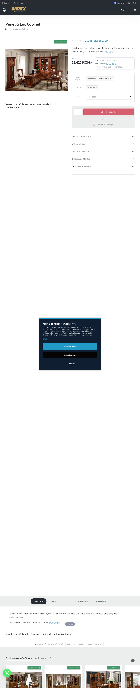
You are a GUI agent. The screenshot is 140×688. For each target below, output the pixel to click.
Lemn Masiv (80, 144)
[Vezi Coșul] (135, 10)
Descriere (38, 601)
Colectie (77, 87)
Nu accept (70, 364)
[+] (81, 112)
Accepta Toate (70, 346)
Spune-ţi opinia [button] (101, 40)
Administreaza (70, 355)
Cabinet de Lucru (95, 644)
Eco (67, 601)
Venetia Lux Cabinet (54, 644)
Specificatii (83, 601)
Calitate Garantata (83, 136)
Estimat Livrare (81, 151)
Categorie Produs (78, 78)
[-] (75, 112)
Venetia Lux (111, 63)
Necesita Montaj (82, 159)
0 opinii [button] (88, 40)
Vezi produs (54, 622)
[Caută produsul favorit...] (129, 10)
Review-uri (101, 601)
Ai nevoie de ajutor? (83, 166)
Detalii (54, 601)
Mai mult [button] (109, 51)
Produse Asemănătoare (18, 658)
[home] (6, 29)
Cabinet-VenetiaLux (75, 644)
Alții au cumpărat (44, 658)
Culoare (77, 97)
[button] (108, 112)
